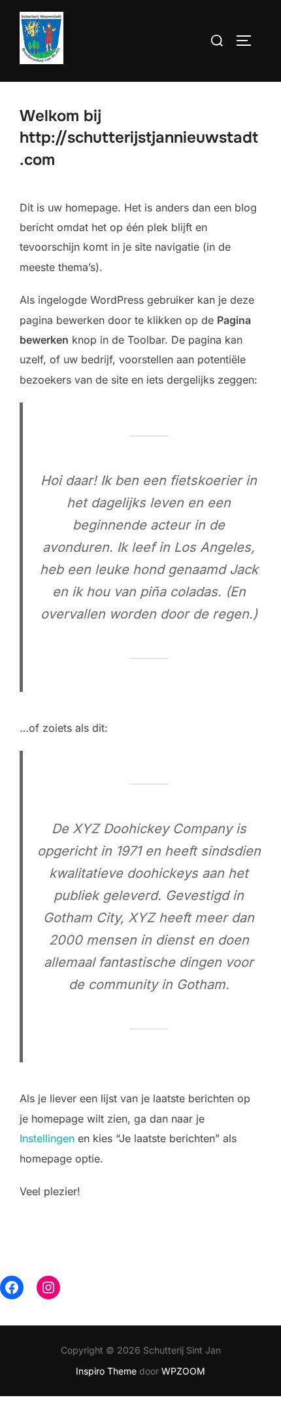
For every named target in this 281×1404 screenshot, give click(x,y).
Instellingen (47, 1138)
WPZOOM (183, 1371)
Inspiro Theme (106, 1371)
